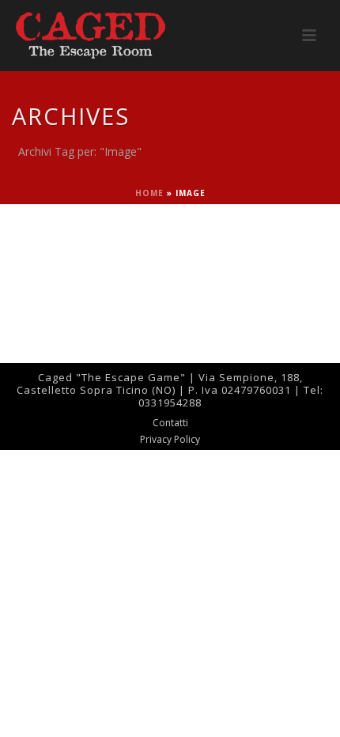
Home (149, 192)
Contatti (170, 423)
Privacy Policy (170, 439)
